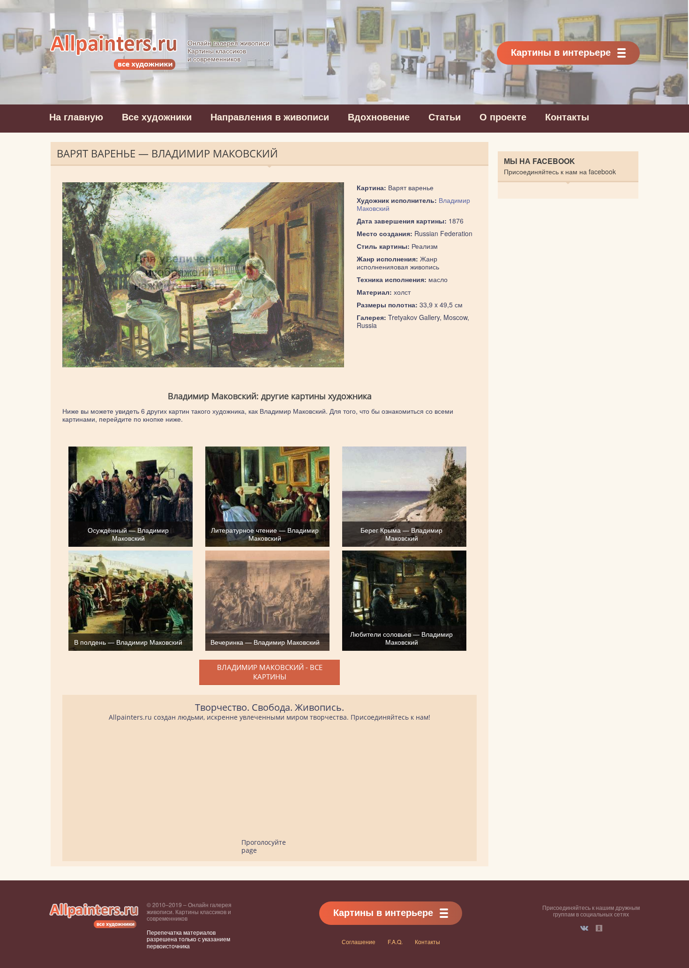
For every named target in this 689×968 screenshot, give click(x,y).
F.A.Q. (395, 942)
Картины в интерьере (561, 52)
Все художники (157, 116)
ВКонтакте (584, 928)
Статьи (444, 116)
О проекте (502, 116)
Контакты (567, 116)
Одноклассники (599, 928)
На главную (76, 116)
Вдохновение (379, 116)
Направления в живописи (269, 116)
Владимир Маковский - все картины (269, 672)
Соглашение (358, 942)
